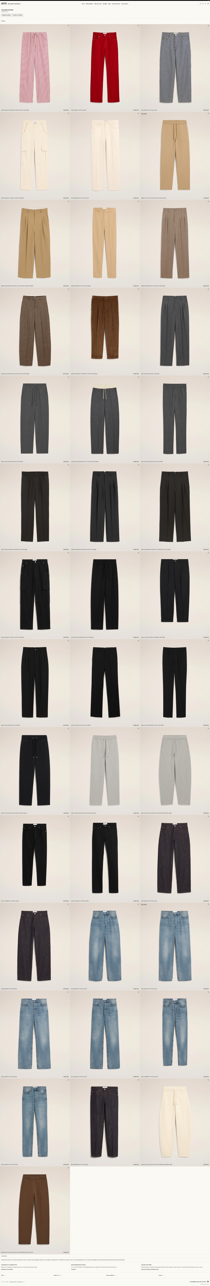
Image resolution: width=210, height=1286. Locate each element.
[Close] (208, 0)
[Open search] (200, 4)
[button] (199, 1281)
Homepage (4, 1256)
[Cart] (208, 4)
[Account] (203, 4)
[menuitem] (83, 4)
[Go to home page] (11, 3)
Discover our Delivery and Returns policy (150, 1269)
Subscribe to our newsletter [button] (7, 1269)
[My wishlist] (205, 4)
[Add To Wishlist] (68, 25)
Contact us (73, 1269)
